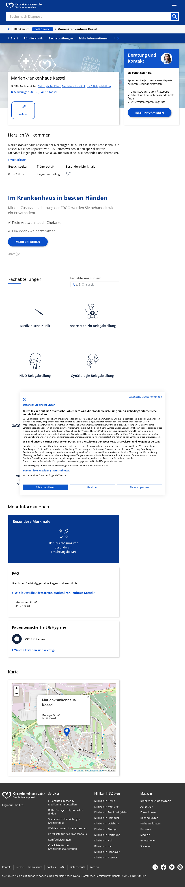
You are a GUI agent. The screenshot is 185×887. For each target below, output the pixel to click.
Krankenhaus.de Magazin (155, 801)
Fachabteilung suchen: (85, 278)
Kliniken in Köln (103, 840)
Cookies (51, 867)
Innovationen (148, 840)
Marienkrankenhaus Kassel (77, 29)
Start (14, 38)
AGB (62, 867)
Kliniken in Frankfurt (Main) (110, 812)
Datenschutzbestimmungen (145, 396)
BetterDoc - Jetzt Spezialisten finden (65, 811)
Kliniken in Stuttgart (106, 829)
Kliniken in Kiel (103, 846)
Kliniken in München (106, 806)
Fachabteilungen (61, 38)
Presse (20, 867)
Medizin (145, 835)
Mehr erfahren (28, 242)
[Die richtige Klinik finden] (9, 29)
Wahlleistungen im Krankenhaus (68, 828)
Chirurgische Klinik (49, 86)
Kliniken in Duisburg (106, 823)
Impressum (35, 867)
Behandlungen (149, 818)
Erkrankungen (148, 812)
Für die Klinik (33, 38)
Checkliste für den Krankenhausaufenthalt (62, 847)
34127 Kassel (42, 29)
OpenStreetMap (95, 770)
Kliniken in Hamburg (106, 818)
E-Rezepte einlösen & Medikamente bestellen (62, 802)
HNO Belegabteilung (99, 86)
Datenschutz (77, 867)
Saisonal (145, 846)
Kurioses (145, 829)
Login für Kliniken (12, 805)
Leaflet (79, 770)
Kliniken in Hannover (107, 852)
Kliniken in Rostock (105, 857)
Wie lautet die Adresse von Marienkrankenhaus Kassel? (55, 593)
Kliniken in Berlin (104, 801)
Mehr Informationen (94, 38)
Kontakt (6, 867)
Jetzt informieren (149, 113)
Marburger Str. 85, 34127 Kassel (35, 92)
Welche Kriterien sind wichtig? (34, 650)
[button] (67, 732)
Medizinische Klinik (73, 86)
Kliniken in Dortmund (107, 835)
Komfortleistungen (59, 839)
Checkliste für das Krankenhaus (67, 834)
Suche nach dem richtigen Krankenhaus (64, 820)
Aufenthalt (146, 806)
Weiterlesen (18, 160)
